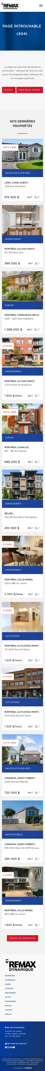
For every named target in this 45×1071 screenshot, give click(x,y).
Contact (9, 1010)
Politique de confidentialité (18, 1062)
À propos (9, 988)
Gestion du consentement (28, 1064)
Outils (8, 997)
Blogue (8, 1005)
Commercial (10, 980)
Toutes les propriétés (22, 938)
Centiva (28, 1068)
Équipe (8, 984)
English (8, 1014)
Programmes (10, 1001)
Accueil (8, 90)
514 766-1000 (14, 1036)
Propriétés (10, 976)
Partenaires (10, 993)
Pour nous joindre (29, 90)
